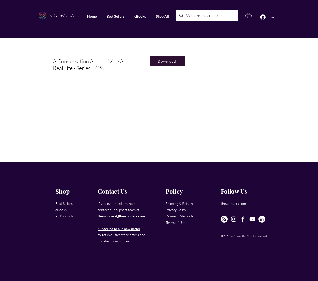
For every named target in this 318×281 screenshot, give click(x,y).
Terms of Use (175, 222)
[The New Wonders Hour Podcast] (224, 219)
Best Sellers (64, 203)
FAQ (169, 229)
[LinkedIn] (261, 219)
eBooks (61, 210)
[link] (248, 16)
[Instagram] (233, 219)
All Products (64, 216)
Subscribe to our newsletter (119, 229)
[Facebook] (242, 219)
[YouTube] (252, 219)
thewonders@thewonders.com (121, 216)
